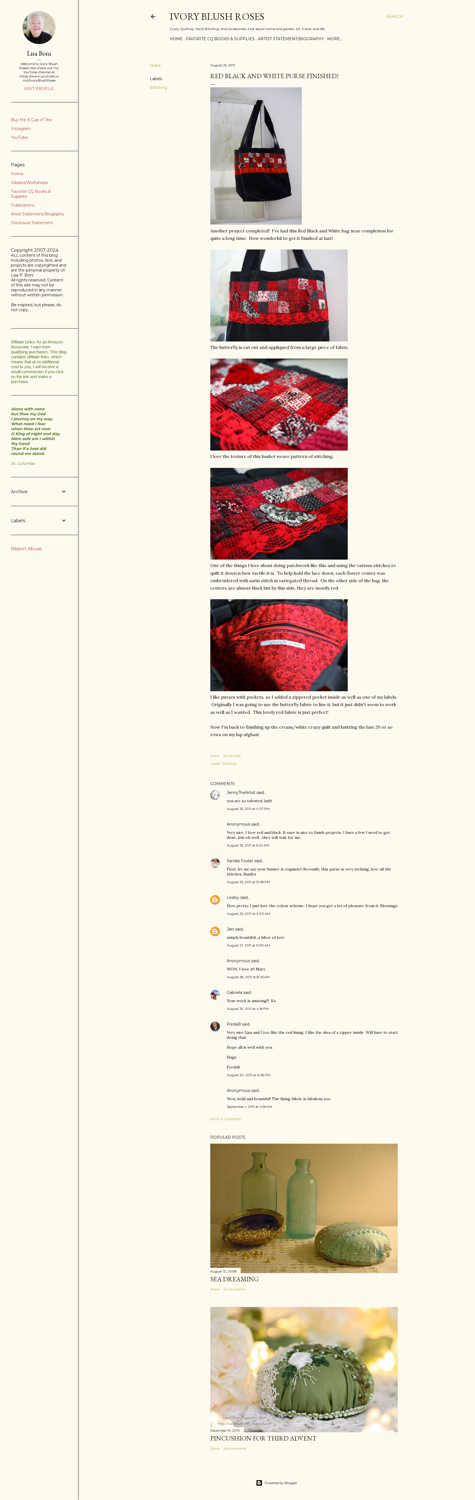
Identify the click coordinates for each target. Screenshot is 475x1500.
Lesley (233, 897)
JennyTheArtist (241, 792)
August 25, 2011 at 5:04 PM (248, 845)
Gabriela (234, 992)
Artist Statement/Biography (291, 38)
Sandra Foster (240, 860)
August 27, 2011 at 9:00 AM (248, 945)
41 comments (234, 1289)
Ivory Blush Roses (217, 16)
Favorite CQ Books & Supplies (220, 38)
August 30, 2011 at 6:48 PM (248, 1075)
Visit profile (39, 88)
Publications (22, 205)
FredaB (234, 1024)
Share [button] (155, 65)
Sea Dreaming (234, 1279)
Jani (230, 929)
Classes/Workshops (29, 182)
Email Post (232, 756)
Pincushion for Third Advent (263, 1438)
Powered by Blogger (281, 1483)
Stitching (158, 87)
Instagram (21, 128)
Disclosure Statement (32, 222)
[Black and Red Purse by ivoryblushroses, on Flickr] (256, 223)
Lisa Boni (39, 53)
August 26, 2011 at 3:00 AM (248, 914)
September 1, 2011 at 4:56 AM (249, 1107)
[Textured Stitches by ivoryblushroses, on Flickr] (279, 449)
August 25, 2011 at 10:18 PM (248, 882)
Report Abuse (26, 548)
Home (176, 38)
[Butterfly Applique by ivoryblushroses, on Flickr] (279, 558)
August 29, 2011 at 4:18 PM (248, 1009)
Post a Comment (226, 1119)
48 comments (234, 1448)
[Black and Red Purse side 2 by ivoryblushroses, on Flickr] (279, 340)
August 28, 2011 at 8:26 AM (248, 977)
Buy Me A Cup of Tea (31, 119)
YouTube (19, 137)
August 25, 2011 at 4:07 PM (248, 809)
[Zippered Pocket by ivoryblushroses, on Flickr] (279, 689)
